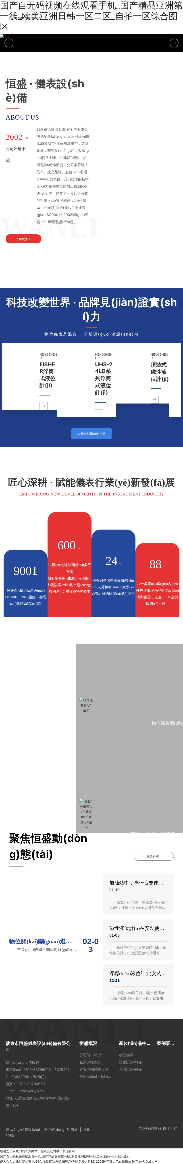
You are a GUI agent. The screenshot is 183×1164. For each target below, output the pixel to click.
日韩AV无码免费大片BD (78, 1161)
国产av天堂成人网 (145, 1161)
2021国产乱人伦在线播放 (113, 1161)
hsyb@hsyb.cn (32, 1091)
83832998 (20, 1076)
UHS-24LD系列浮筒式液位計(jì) (103, 378)
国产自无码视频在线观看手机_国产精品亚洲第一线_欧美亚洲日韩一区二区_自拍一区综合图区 (64, 1156)
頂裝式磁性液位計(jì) (160, 371)
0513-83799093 (37, 1069)
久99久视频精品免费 (46, 1161)
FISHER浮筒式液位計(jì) (48, 375)
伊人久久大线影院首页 (15, 1161)
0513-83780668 (31, 1084)
